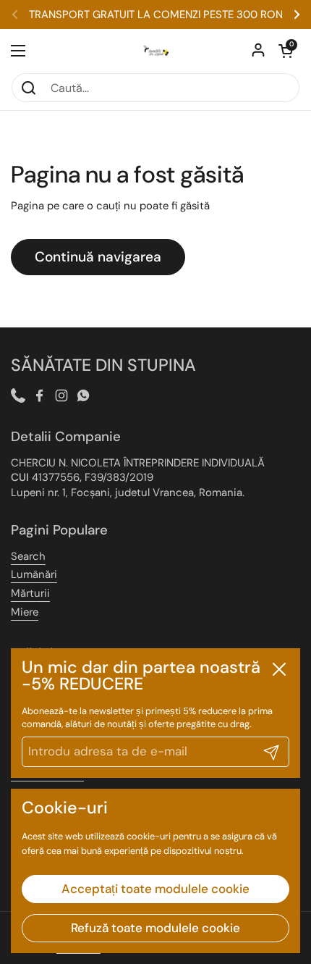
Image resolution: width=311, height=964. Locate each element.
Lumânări (34, 574)
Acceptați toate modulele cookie (155, 889)
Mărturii (30, 593)
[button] (285, 50)
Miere (24, 612)
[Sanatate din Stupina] (155, 51)
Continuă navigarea (98, 257)
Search (28, 556)
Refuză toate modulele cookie (155, 928)
